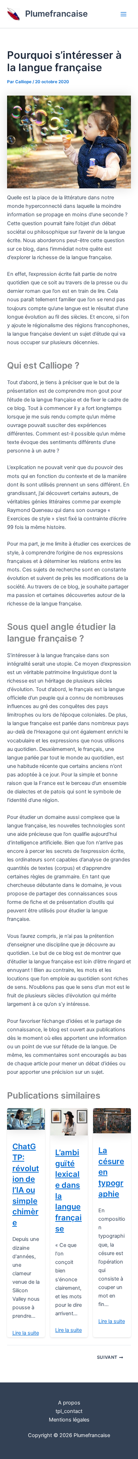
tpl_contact (69, 1411)
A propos (69, 1403)
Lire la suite (25, 1333)
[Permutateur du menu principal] (123, 14)
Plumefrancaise (56, 13)
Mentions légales (69, 1420)
